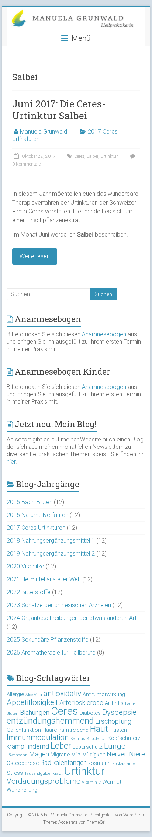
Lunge (114, 746)
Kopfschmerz (124, 738)
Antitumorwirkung (104, 694)
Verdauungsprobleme (43, 781)
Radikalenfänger (63, 762)
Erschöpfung (113, 721)
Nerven (117, 754)
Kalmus (77, 738)
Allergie (15, 694)
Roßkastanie (123, 763)
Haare (49, 730)
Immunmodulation (38, 737)
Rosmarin (99, 763)
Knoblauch (96, 738)
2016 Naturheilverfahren (37, 514)
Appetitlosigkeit (32, 702)
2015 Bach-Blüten (29, 502)
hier (11, 461)
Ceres (79, 156)
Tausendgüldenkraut (43, 773)
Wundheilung (22, 790)
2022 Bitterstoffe (29, 592)
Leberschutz (88, 747)
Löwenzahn (17, 755)
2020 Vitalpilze (25, 566)
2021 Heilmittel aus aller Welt (44, 579)
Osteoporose (23, 763)
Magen (39, 754)
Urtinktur (109, 156)
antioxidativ (62, 693)
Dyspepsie (119, 712)
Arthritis (114, 703)
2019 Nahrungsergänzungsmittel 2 (51, 553)
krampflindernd (28, 746)
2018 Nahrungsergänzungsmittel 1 (51, 540)
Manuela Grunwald (43, 131)
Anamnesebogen (104, 334)
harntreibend (73, 730)
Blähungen (34, 712)
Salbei (92, 156)
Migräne (60, 754)
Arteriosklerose (81, 702)
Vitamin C (91, 782)
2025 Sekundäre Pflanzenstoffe (48, 639)
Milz (76, 754)
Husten (118, 730)
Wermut (111, 782)
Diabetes (90, 713)
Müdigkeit (93, 754)
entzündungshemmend (50, 721)
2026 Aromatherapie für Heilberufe (51, 652)
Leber (61, 746)
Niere (137, 754)
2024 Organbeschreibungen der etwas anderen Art (72, 617)
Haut (99, 729)
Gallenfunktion (24, 730)
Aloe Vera (33, 694)
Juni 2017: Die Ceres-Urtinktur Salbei (59, 109)
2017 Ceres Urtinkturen (36, 527)
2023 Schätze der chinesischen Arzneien (59, 605)
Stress (15, 773)
